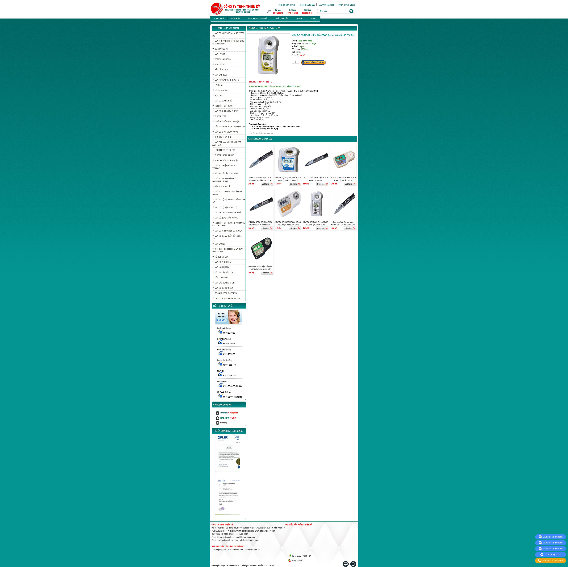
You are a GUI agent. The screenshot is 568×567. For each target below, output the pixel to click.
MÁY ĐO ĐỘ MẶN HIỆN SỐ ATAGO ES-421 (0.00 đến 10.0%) (343, 179)
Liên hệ (313, 18)
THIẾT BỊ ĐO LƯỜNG (266, 565)
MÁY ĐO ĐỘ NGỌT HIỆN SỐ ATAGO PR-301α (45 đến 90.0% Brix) (288, 223)
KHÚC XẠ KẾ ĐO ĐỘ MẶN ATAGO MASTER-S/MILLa (316, 179)
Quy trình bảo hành (326, 4)
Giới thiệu (235, 18)
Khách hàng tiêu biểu (258, 18)
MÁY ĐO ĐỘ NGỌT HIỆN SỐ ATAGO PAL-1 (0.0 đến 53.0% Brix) (288, 179)
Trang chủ (219, 18)
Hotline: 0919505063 (552, 560)
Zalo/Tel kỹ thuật (552, 554)
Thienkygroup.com (219, 549)
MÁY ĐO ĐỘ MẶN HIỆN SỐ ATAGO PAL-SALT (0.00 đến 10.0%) (315, 223)
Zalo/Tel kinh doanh (552, 536)
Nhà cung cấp (281, 18)
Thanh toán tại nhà (307, 4)
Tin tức (299, 18)
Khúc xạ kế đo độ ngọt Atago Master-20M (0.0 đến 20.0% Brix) (343, 223)
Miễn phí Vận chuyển (287, 4)
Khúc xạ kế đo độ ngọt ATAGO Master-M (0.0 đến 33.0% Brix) (260, 179)
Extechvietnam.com (235, 549)
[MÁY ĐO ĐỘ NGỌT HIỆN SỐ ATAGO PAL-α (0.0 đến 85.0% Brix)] (268, 76)
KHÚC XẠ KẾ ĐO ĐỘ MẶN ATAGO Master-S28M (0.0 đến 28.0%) (260, 223)
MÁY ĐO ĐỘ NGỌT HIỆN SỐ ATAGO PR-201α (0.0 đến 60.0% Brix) (260, 267)
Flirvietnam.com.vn (252, 549)
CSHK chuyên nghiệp (346, 4)
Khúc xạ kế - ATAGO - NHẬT (269, 28)
